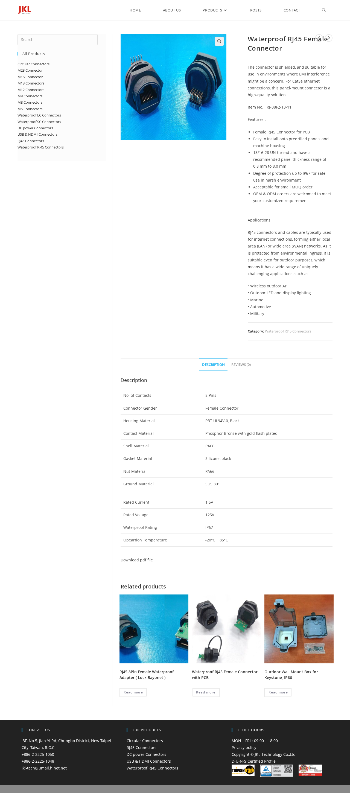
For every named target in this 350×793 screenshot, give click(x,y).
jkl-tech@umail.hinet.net (44, 768)
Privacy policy (244, 747)
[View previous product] (319, 38)
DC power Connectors (146, 754)
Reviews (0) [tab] (241, 364)
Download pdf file (137, 559)
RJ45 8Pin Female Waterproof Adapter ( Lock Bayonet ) (146, 674)
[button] (219, 41)
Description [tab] (213, 364)
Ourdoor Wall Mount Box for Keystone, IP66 (291, 674)
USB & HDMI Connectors (149, 761)
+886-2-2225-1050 (38, 754)
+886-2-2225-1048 (38, 761)
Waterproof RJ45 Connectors (288, 331)
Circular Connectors (145, 740)
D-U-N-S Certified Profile (254, 761)
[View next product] (328, 38)
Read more (133, 692)
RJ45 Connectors (141, 747)
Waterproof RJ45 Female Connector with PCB (225, 674)
